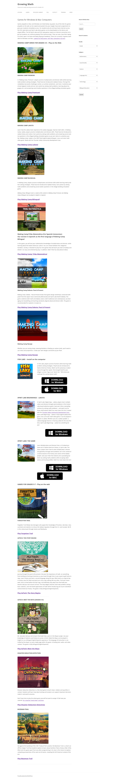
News (71, 12)
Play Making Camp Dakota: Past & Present (34, 307)
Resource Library (38, 12)
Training (63, 12)
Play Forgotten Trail (25, 533)
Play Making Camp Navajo (28, 355)
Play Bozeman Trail (25, 759)
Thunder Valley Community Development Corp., (56, 412)
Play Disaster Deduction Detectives (31, 705)
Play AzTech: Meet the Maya (28, 649)
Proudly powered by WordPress (25, 776)
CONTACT (54, 12)
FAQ (48, 12)
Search (81, 29)
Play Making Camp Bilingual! (29, 199)
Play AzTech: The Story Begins (29, 593)
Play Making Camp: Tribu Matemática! (32, 254)
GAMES (27, 12)
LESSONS (20, 12)
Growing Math (26, 4)
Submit (81, 94)
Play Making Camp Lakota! (28, 145)
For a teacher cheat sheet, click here (33, 700)
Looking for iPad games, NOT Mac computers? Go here (49, 38)
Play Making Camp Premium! (29, 92)
